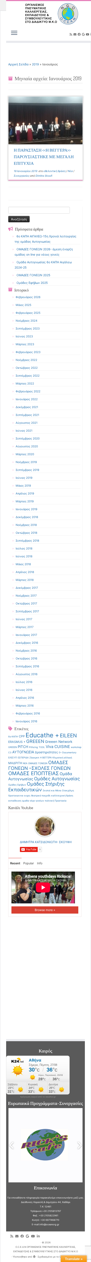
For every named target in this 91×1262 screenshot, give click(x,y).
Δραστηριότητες (46, 752)
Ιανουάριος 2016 (26, 721)
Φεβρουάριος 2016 (28, 713)
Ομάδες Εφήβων (17, 784)
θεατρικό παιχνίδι (40, 795)
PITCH (23, 747)
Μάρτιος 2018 (25, 580)
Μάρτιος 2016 (25, 705)
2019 (35, 64)
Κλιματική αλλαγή (62, 757)
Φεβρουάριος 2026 (28, 297)
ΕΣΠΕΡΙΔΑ (23, 757)
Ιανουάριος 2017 (26, 635)
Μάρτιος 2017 (24, 627)
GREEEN (35, 741)
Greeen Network (58, 741)
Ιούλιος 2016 (24, 682)
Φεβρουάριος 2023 (28, 352)
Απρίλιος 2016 (25, 697)
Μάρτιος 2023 (25, 344)
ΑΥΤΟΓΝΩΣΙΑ (23, 752)
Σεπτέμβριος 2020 (28, 438)
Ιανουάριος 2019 (26, 509)
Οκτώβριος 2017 (26, 603)
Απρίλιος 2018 (25, 572)
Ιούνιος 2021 (24, 430)
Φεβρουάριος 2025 (28, 312)
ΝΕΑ (25, 763)
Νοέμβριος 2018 (26, 525)
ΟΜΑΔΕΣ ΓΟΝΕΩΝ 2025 (33, 275)
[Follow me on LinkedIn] (39, 1236)
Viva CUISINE (58, 746)
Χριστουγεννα (15, 795)
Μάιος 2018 (23, 564)
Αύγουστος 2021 (26, 422)
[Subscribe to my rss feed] (71, 34)
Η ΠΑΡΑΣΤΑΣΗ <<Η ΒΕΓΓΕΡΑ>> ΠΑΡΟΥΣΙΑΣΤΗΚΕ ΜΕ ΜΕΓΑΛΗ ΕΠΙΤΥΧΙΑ (44, 156)
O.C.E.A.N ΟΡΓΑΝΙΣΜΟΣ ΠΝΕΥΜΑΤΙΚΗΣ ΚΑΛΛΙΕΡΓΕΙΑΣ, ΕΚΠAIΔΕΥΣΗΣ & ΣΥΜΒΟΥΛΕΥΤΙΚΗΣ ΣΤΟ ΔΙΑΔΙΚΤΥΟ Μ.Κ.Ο (45, 1249)
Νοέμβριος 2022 (26, 360)
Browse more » (45, 910)
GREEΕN (12, 747)
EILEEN (68, 735)
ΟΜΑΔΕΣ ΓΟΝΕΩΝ (37, 763)
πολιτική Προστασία (55, 800)
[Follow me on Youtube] (88, 34)
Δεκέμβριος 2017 (27, 587)
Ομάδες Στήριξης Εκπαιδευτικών (36, 786)
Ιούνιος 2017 (24, 619)
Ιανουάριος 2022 (27, 399)
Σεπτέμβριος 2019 (27, 470)
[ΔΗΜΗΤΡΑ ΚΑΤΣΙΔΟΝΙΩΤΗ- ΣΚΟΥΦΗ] (44, 826)
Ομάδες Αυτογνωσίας (57, 778)
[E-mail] (75, 34)
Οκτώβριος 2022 (27, 367)
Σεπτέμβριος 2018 (27, 540)
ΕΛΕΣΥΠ (12, 757)
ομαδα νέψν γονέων (33, 800)
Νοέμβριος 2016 (26, 650)
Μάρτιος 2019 (25, 501)
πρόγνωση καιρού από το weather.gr (38, 1097)
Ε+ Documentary (67, 752)
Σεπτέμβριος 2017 (27, 611)
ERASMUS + (16, 742)
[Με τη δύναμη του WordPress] (34, 1255)
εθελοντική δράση (55, 171)
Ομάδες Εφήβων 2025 (32, 283)
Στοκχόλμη (68, 790)
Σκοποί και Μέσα (52, 790)
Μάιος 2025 (23, 305)
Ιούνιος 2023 (24, 336)
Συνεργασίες (22, 175)
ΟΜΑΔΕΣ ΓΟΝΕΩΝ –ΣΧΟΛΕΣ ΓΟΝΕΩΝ (39, 765)
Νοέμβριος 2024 (26, 320)
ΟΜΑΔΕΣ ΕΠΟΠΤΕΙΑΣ (33, 773)
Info (39, 863)
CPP (22, 736)
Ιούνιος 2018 (24, 556)
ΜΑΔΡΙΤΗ (15, 763)
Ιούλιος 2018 (24, 548)
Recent (15, 863)
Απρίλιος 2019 (25, 493)
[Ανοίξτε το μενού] (14, 33)
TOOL (42, 747)
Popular (28, 863)
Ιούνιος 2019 (24, 477)
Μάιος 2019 (23, 485)
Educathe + (42, 735)
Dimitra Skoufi (44, 175)
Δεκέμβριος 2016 (27, 642)
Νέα (70, 171)
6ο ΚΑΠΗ (13, 736)
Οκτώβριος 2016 (26, 658)
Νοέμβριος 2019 (26, 462)
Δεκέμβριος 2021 (27, 407)
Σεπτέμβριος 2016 (27, 666)
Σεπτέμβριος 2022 (28, 375)
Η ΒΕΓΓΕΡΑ (46, 757)
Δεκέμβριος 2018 (27, 517)
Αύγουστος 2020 (27, 446)
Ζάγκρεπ (34, 757)
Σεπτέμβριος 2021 (27, 415)
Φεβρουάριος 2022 (28, 391)
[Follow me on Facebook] (80, 34)
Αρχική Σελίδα (18, 64)
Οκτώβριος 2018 (26, 532)
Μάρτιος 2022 (25, 383)
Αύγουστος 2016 (26, 674)
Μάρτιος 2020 (25, 454)
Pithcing (33, 747)
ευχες (27, 795)
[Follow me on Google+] (84, 34)
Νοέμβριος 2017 (26, 595)
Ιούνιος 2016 (24, 690)
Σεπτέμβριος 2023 (28, 328)
